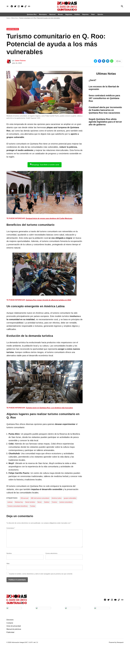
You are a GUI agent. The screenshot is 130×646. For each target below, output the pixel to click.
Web (7, 563)
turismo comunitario (66, 502)
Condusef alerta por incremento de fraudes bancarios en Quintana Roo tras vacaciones (105, 110)
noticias (10, 502)
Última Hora (14, 18)
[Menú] (7, 6)
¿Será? (92, 80)
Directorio (10, 620)
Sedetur (46, 502)
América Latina (56, 498)
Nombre (9, 553)
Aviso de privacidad (13, 626)
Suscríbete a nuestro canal (49, 165)
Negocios (68, 14)
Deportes (85, 14)
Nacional (52, 14)
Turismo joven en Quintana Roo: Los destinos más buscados (49, 408)
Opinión (100, 14)
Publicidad (10, 632)
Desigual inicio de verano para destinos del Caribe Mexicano (49, 218)
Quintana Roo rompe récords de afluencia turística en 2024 (48, 300)
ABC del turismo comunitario (40, 498)
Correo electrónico (51, 553)
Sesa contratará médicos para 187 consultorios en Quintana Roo (104, 98)
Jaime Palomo (20, 60)
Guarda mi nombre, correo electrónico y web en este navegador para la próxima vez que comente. (41, 574)
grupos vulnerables (70, 498)
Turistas (32, 506)
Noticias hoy (19, 502)
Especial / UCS (35, 118)
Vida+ (93, 14)
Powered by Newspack (116, 642)
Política (77, 14)
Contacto (9, 623)
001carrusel (24, 498)
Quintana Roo (32, 14)
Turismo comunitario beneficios (18, 506)
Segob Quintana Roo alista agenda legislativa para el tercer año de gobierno (105, 122)
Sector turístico (30, 502)
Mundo (60, 14)
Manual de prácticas (13, 629)
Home (8, 18)
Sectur (39, 502)
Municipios (43, 14)
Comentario (10, 528)
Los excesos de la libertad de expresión (104, 88)
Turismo (54, 502)
